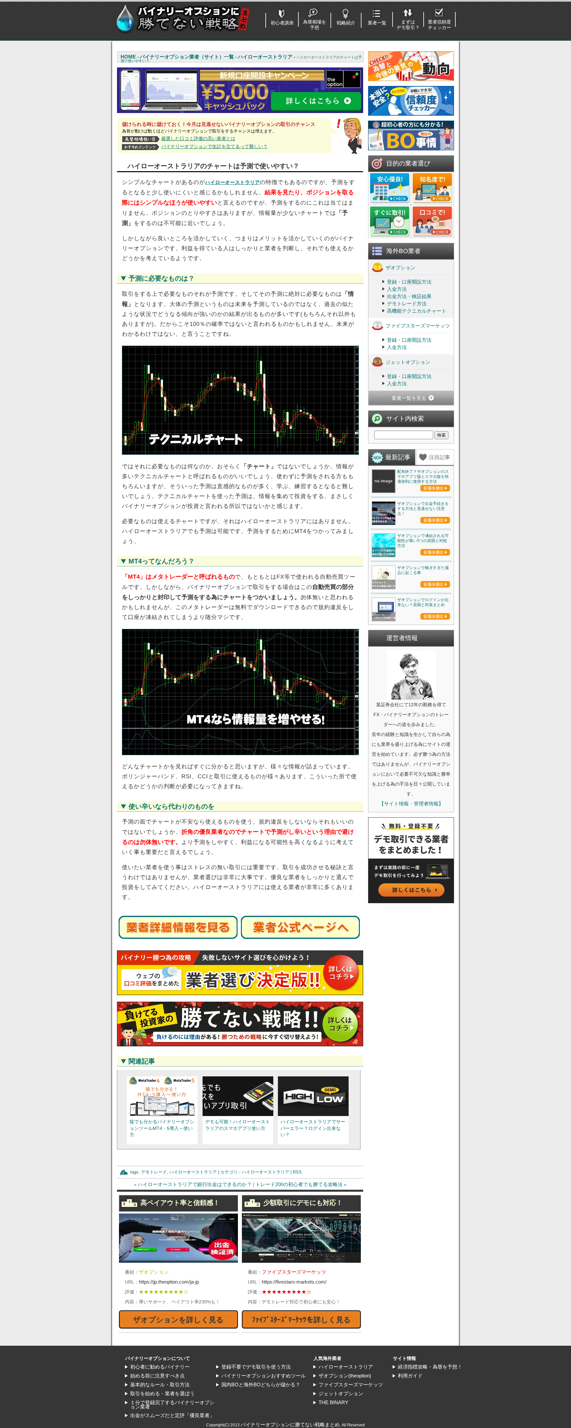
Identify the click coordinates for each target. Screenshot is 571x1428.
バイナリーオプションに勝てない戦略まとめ (290, 1424)
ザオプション (400, 267)
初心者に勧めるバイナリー (160, 1367)
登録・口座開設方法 (409, 282)
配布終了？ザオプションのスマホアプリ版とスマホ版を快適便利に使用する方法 (423, 476)
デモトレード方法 (407, 303)
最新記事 (397, 457)
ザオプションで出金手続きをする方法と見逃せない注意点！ (423, 508)
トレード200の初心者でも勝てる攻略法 (299, 1184)
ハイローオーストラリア (232, 182)
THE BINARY (333, 1402)
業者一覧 (377, 22)
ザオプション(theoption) (345, 1375)
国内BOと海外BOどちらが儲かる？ (260, 1384)
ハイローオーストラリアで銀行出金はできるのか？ (195, 1184)
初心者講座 (282, 22)
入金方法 (397, 289)
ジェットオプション (408, 362)
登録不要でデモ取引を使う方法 (256, 1367)
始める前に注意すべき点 (157, 1375)
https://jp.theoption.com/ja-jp (169, 1282)
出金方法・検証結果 (409, 296)
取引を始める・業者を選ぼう (162, 1393)
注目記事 (439, 457)
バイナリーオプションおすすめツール (263, 1375)
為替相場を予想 (314, 24)
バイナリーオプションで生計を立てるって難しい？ (214, 146)
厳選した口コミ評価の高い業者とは (198, 138)
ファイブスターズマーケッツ (418, 325)
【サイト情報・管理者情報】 (411, 803)
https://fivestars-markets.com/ (294, 1282)
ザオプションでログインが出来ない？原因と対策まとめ (423, 602)
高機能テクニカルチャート (416, 311)
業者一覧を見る (409, 398)
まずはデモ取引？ (408, 24)
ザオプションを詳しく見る (178, 1320)
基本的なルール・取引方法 (160, 1384)
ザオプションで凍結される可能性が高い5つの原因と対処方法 (423, 540)
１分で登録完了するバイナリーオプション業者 (172, 1404)
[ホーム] (183, 33)
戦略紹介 (346, 22)
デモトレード (154, 1172)
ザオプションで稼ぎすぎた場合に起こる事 (423, 570)
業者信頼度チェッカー (439, 24)
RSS (297, 1172)
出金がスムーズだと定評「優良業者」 (172, 1415)
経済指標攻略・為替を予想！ (430, 1367)
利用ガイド (410, 1375)
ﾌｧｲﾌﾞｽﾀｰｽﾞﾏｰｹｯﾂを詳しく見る (301, 1320)
